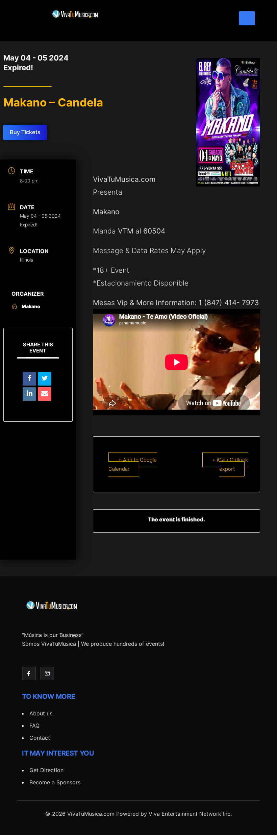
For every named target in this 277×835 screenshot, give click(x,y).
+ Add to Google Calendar (132, 464)
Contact (39, 737)
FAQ (34, 725)
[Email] (44, 394)
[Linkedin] (29, 394)
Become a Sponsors (54, 782)
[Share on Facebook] (29, 379)
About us (40, 713)
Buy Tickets (25, 132)
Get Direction (46, 770)
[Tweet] (44, 379)
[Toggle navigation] (247, 18)
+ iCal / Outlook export (230, 464)
